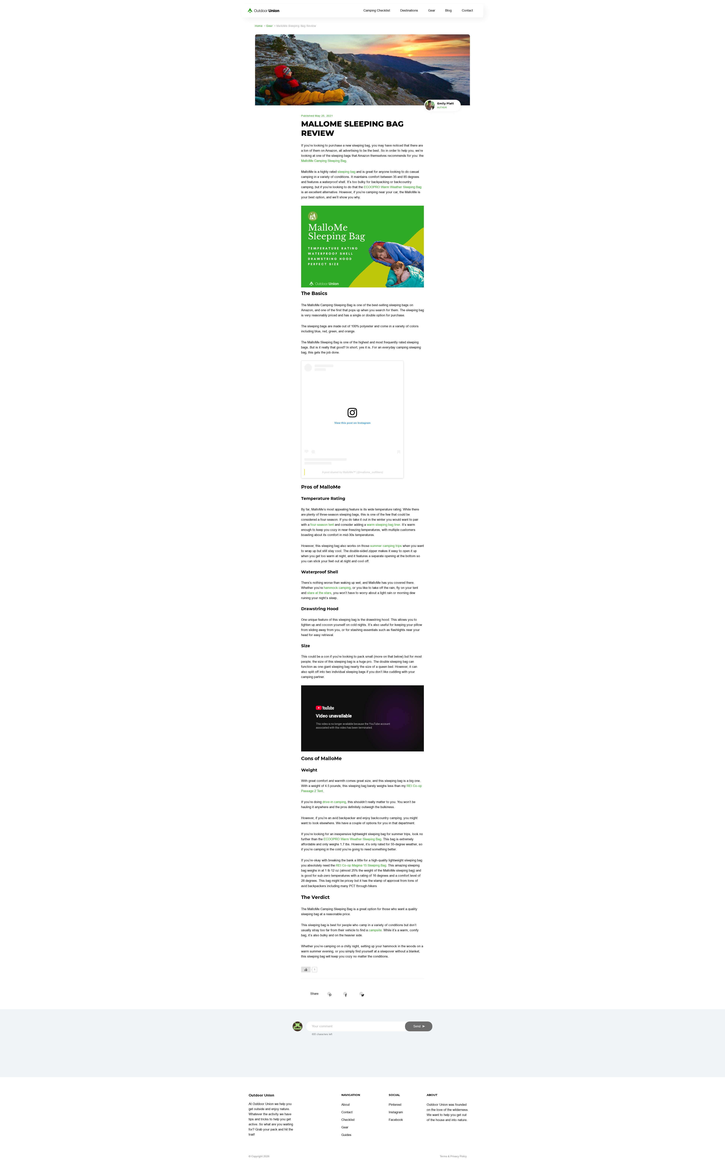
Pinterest (395, 1105)
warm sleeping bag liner (383, 525)
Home (259, 26)
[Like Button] (306, 969)
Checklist (348, 1120)
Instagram (396, 1112)
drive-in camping (334, 802)
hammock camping (337, 588)
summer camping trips (386, 546)
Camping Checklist (376, 10)
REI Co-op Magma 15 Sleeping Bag (361, 865)
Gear (431, 10)
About (345, 1105)
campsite (375, 930)
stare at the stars (319, 593)
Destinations (409, 10)
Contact (467, 10)
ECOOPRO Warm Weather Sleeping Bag (392, 187)
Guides (346, 1135)
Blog (448, 10)
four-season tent (322, 525)
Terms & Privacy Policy (453, 1156)
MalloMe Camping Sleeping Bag (323, 161)
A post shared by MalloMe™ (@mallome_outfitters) (352, 472)
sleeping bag (346, 172)
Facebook (396, 1120)
